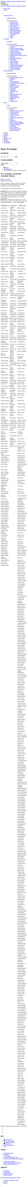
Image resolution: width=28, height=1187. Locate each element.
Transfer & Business (15, 68)
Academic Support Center (16, 77)
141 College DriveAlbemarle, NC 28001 (9, 1141)
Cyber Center (7, 1156)
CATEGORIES (7, 160)
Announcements (8, 169)
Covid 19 (12, 116)
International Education (15, 58)
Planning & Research (15, 124)
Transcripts (12, 34)
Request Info (7, 8)
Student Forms (13, 95)
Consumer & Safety (15, 114)
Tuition (11, 37)
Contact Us (8, 1143)
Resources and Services (16, 94)
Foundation (6, 1170)
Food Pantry (13, 88)
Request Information (15, 32)
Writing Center (13, 101)
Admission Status (14, 22)
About (5, 102)
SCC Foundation (14, 127)
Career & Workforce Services (17, 83)
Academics (6, 39)
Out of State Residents (15, 30)
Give (5, 1146)
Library (12, 92)
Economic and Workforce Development (13, 1158)
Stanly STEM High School (10, 1164)
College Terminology (15, 27)
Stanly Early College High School (12, 1162)
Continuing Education (15, 52)
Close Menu (4, 4)
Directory (6, 135)
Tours (11, 36)
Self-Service (7, 141)
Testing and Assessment (16, 66)
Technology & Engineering (16, 65)
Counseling (13, 84)
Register (6, 139)
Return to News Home (6, 180)
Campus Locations (14, 112)
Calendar (6, 132)
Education (12, 56)
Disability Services (14, 85)
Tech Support (7, 142)
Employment (7, 1172)
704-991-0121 (8, 1139)
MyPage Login (7, 138)
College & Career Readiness (17, 49)
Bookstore (12, 78)
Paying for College (14, 25)
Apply (5, 10)
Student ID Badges (15, 97)
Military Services (14, 29)
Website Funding (8, 1175)
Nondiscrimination (8, 1173)
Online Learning (14, 61)
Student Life (13, 98)
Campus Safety (13, 113)
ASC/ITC (12, 47)
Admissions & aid (8, 15)
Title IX (12, 99)
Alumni (12, 109)
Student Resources (8, 70)
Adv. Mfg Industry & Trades (17, 45)
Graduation (12, 90)
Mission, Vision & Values (16, 121)
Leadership (12, 120)
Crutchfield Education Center (11, 1157)
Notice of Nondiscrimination (17, 123)
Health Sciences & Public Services (18, 55)
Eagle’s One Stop (14, 87)
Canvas (5, 134)
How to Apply (13, 26)
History (12, 119)
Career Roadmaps (14, 81)
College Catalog (14, 51)
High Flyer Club (14, 91)
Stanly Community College (11, 1180)
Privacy (5, 1183)
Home (6, 167)
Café (11, 80)
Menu (2, 2)
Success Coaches (14, 63)
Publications (13, 126)
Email (5, 137)
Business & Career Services (17, 110)
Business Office (14, 23)
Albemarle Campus (8, 1153)
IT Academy (13, 59)
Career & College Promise (16, 48)
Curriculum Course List (16, 54)
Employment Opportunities (16, 117)
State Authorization (14, 33)
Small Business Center (15, 128)
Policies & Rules (14, 62)
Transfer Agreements (15, 69)
